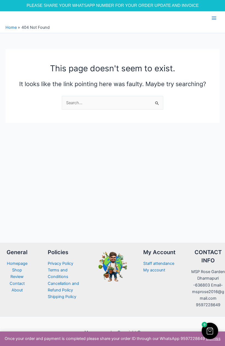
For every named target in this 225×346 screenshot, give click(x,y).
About (17, 290)
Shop (17, 270)
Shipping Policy (62, 296)
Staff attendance (158, 263)
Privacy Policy (60, 263)
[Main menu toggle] (214, 18)
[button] (210, 331)
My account (154, 270)
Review (17, 276)
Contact (17, 283)
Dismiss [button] (213, 338)
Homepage (17, 263)
